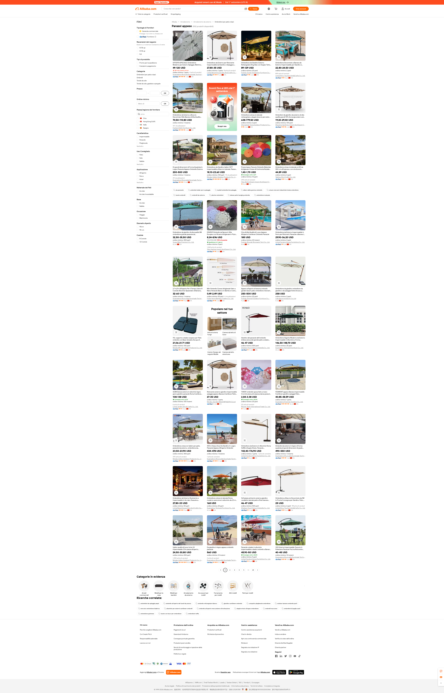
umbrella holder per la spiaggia (200, 190)
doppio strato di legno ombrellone (248, 608)
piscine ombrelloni (217, 195)
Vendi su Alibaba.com (282, 630)
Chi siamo (143, 625)
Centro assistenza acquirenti (251, 630)
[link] (441, 671)
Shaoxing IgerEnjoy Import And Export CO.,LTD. (290, 125)
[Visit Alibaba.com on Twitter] (285, 656)
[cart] (276, 9)
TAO (240, 682)
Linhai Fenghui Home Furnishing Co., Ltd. (290, 242)
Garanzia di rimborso (181, 634)
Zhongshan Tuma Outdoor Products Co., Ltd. (256, 125)
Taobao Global (232, 682)
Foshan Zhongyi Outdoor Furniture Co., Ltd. (256, 298)
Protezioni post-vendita (182, 643)
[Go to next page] (258, 570)
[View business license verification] (243, 689)
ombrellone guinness (147, 613)
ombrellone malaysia (263, 195)
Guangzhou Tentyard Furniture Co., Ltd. (289, 348)
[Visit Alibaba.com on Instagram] (290, 656)
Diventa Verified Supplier (284, 643)
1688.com (198, 682)
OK (165, 93)
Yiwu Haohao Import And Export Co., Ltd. (221, 249)
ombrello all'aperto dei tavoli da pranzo (178, 603)
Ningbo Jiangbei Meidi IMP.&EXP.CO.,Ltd (221, 402)
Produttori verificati (214, 630)
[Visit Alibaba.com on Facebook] (276, 656)
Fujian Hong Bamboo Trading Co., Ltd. (220, 298)
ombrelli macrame (271, 608)
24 (253, 570)
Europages (255, 682)
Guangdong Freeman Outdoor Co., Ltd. (289, 402)
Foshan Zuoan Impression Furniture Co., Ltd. (256, 73)
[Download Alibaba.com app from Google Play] (296, 672)
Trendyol (247, 682)
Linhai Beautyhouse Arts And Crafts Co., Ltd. (222, 73)
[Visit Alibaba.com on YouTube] (294, 656)
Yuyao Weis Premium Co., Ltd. (183, 242)
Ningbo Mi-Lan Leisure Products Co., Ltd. (187, 348)
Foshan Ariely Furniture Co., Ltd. (184, 128)
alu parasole (180, 190)
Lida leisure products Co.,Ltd (285, 298)
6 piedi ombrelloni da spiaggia (226, 190)
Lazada (222, 682)
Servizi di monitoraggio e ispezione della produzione (188, 648)
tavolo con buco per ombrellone (171, 613)
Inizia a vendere (280, 634)
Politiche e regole (180, 654)
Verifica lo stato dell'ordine (284, 639)
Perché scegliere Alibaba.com (150, 630)
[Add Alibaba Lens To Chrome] (173, 672)
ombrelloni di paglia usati (292, 608)
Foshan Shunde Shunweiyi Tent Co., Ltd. (255, 242)
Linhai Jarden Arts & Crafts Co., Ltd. (185, 407)
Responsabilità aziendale (148, 639)
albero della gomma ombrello (252, 190)
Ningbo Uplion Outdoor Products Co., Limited (222, 177)
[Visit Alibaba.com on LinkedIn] (281, 656)
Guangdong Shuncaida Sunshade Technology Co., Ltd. (188, 180)
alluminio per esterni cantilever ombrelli (179, 608)
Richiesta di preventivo (215, 634)
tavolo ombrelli (180, 195)
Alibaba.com (265, 672)
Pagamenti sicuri (180, 630)
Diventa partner (280, 647)
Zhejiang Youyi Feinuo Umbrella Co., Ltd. (255, 348)
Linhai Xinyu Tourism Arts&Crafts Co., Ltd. (290, 76)
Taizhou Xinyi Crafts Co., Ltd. (285, 177)
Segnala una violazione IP (250, 647)
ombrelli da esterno (198, 195)
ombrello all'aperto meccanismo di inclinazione (214, 608)
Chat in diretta (246, 634)
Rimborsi (244, 643)
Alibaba (174, 22)
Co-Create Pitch (146, 634)
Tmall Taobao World (211, 682)
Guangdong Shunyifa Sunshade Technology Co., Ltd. (188, 74)
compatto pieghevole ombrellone (259, 603)
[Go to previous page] (221, 570)
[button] (245, 8)
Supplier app (226, 672)
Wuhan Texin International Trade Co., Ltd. (255, 407)
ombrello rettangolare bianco (207, 603)
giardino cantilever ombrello (233, 603)
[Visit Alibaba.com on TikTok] (299, 656)
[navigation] (153, 296)
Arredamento (185, 22)
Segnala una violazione (249, 652)
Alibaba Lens (151, 672)
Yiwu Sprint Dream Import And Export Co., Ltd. (256, 182)
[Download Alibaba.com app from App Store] (279, 672)
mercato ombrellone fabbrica (150, 608)
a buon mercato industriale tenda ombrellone (284, 190)
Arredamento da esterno (202, 22)
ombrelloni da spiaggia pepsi (149, 603)
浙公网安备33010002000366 (260, 689)
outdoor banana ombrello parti (287, 603)
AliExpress (189, 682)
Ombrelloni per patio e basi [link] (224, 22)
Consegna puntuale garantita (184, 639)
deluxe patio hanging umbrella (240, 195)
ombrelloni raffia (193, 613)
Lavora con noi (145, 643)
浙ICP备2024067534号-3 (281, 689)
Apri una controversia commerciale (253, 639)
